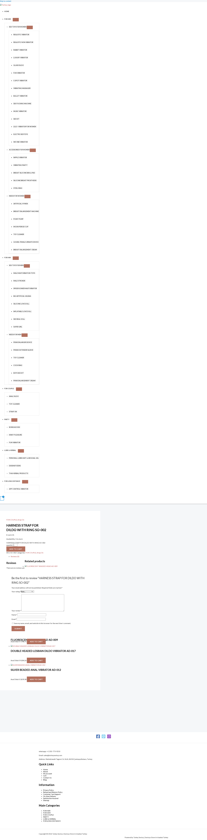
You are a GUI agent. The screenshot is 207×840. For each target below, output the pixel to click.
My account (47, 774)
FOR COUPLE (9, 388)
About (45, 771)
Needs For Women (16, 196)
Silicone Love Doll (21, 304)
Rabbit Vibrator (20, 50)
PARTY (6, 419)
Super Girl (17, 327)
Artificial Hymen (20, 204)
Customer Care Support (52, 794)
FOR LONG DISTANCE (12, 481)
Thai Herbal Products (18, 473)
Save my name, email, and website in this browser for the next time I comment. (42, 623)
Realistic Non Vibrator (23, 42)
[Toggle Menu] (16, 19)
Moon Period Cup (20, 227)
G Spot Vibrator (20, 81)
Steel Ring (17, 188)
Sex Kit (16, 119)
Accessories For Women (19, 150)
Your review (16, 611)
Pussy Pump (18, 219)
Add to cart (15, 549)
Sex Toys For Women (17, 27)
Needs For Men (15, 334)
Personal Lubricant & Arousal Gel (24, 458)
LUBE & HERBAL (10, 450)
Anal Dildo (14, 396)
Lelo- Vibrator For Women (24, 127)
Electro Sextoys (20, 134)
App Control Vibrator (18, 489)
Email (14, 619)
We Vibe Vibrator (20, 142)
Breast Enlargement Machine (26, 211)
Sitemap (46, 800)
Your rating (16, 591)
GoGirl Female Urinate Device (25, 242)
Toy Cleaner (18, 234)
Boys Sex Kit (18, 373)
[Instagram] (109, 738)
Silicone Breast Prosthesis (24, 180)
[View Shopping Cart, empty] (2, 498)
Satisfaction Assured (50, 798)
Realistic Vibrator (21, 35)
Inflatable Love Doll (22, 311)
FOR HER (7, 19)
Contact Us (47, 778)
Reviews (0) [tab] (15, 556)
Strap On (13, 412)
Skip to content (5, 1)
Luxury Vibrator (20, 58)
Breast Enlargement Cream (25, 250)
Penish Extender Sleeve (23, 350)
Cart (44, 776)
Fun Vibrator (19, 73)
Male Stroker (19, 281)
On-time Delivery (49, 796)
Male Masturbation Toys (24, 273)
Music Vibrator (19, 111)
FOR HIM (7, 257)
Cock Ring (17, 365)
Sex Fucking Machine (22, 104)
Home (6, 11)
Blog (45, 780)
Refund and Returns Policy (52, 792)
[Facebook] (98, 738)
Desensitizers (15, 466)
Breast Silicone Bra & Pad (24, 173)
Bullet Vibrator (20, 96)
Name (14, 615)
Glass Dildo (18, 65)
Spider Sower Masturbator (25, 288)
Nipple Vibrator (20, 157)
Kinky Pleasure (15, 435)
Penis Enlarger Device (22, 342)
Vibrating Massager (21, 88)
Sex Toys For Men (16, 265)
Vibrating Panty (20, 165)
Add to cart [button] (36, 641)
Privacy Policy (48, 790)
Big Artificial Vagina (22, 296)
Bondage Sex (14, 427)
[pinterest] (103, 738)
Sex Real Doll (19, 319)
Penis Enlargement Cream (24, 381)
